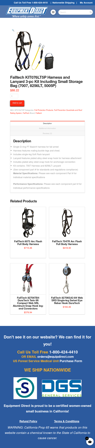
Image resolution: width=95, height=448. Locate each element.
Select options (29, 234)
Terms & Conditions (66, 421)
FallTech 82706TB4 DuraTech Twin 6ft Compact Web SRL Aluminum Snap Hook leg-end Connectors (28, 303)
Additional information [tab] (47, 128)
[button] (53, 12)
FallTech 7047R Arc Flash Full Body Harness (67, 242)
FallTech (26, 113)
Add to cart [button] (29, 290)
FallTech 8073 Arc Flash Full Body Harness (28, 242)
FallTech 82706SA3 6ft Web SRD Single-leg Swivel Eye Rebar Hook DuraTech (67, 300)
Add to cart (17, 102)
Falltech (39, 113)
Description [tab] (47, 123)
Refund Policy (28, 421)
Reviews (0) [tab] (47, 133)
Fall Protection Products (43, 110)
